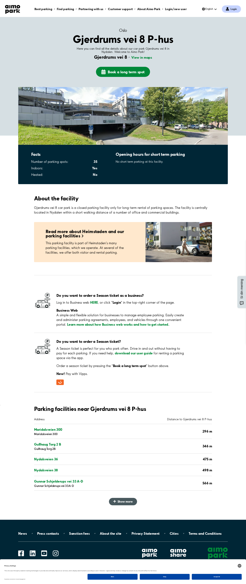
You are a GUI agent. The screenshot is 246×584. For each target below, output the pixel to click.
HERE (94, 302)
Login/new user (176, 9)
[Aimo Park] (12, 9)
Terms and (205, 533)
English (209, 9)
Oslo (123, 30)
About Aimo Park (148, 9)
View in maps (141, 57)
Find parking (65, 9)
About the (110, 533)
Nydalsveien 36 (46, 459)
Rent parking (43, 9)
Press (48, 533)
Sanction (79, 533)
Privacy (145, 533)
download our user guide (134, 353)
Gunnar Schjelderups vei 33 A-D (58, 481)
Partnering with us (91, 9)
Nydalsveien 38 (46, 470)
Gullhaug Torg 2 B (47, 444)
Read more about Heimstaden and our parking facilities (85, 233)
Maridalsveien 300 (48, 429)
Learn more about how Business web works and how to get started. (118, 324)
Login (234, 9)
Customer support (120, 9)
